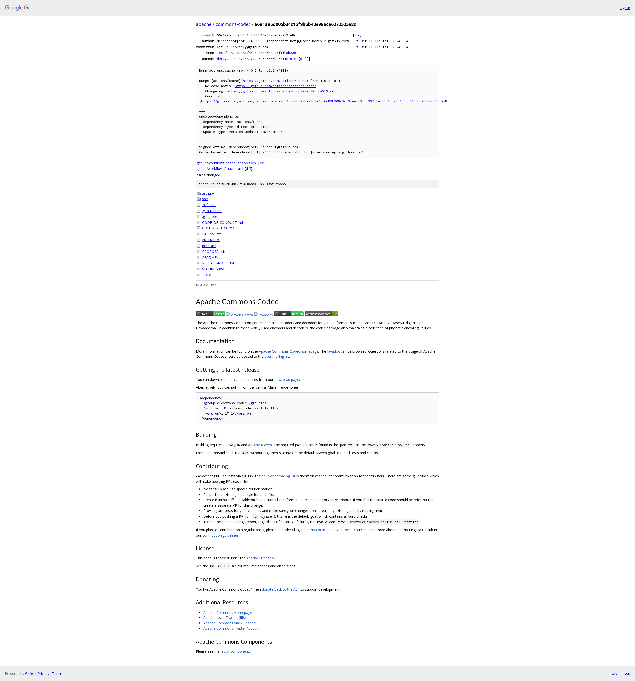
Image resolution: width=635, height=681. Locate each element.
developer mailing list (278, 476)
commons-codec (233, 24)
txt (614, 673)
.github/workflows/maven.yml (219, 168)
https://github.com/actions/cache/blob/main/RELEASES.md (280, 91)
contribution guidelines (220, 535)
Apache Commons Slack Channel (229, 623)
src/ (205, 198)
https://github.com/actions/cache (274, 81)
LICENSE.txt (211, 234)
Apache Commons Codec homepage (288, 351)
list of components (236, 651)
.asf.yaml (209, 204)
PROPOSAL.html (215, 251)
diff (304, 58)
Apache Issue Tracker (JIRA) (225, 617)
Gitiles (30, 673)
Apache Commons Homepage (227, 612)
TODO (207, 275)
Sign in (625, 7)
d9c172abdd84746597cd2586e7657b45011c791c (256, 58)
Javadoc (333, 351)
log (358, 35)
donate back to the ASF (281, 589)
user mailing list (276, 356)
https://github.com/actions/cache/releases (275, 86)
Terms (57, 673)
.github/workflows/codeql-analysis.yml (226, 163)
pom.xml (209, 245)
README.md (212, 257)
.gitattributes (212, 210)
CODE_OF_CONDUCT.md (222, 222)
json (626, 673)
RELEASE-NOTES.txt (218, 263)
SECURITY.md (213, 269)
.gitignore (209, 216)
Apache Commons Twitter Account (231, 628)
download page (286, 379)
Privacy (43, 673)
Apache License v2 (261, 558)
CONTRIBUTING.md (218, 228)
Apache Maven (260, 444)
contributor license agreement (328, 529)
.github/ (208, 193)
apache (203, 24)
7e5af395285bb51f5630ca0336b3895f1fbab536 (256, 52)
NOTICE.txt (211, 239)
